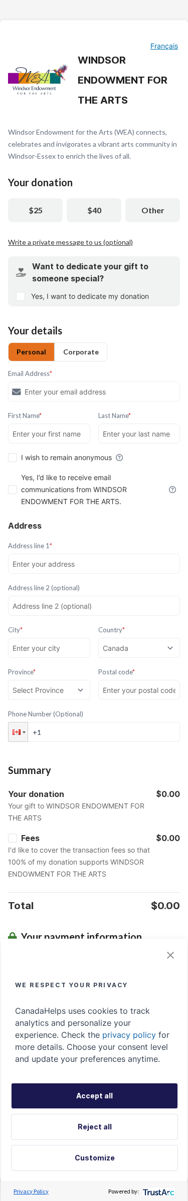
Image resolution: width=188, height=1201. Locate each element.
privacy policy (129, 1035)
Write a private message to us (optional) (70, 242)
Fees (30, 838)
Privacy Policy (31, 1191)
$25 (36, 210)
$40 (94, 210)
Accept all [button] (94, 1095)
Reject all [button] (95, 1126)
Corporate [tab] (81, 351)
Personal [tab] (31, 351)
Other (152, 210)
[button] (18, 731)
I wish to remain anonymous (66, 457)
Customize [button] (95, 1157)
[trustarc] (157, 1191)
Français (164, 46)
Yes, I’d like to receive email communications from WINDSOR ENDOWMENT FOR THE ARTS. (74, 489)
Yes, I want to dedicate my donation (90, 296)
